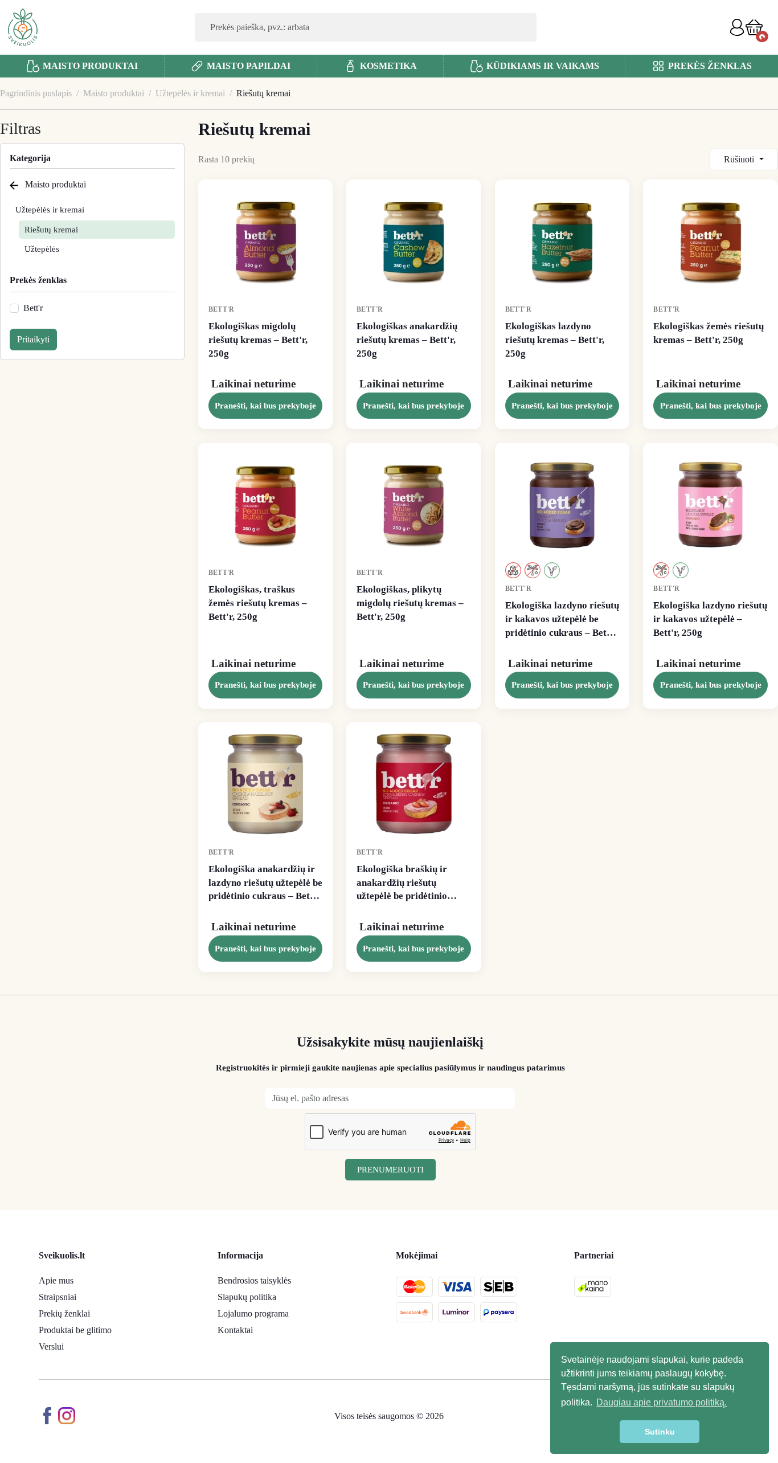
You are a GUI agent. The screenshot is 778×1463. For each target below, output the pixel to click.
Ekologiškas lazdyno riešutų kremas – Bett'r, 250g (554, 340)
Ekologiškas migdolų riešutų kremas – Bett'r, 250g (258, 340)
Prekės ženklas (38, 280)
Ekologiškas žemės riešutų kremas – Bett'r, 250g (708, 333)
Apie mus (56, 1280)
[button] (754, 27)
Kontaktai (235, 1330)
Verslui (51, 1346)
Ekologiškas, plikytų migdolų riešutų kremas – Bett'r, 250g (410, 603)
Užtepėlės (41, 249)
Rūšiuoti (740, 159)
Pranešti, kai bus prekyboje (265, 405)
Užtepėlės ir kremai (190, 93)
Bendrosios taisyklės (254, 1280)
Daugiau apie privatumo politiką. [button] (661, 1402)
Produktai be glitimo (75, 1330)
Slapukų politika (247, 1297)
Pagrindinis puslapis (36, 93)
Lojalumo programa (253, 1313)
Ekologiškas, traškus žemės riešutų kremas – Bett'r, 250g (257, 603)
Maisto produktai (113, 93)
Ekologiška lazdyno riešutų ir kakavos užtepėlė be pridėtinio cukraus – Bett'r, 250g (562, 619)
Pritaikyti (33, 339)
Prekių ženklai (64, 1313)
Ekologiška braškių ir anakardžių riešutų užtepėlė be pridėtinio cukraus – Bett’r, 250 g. (405, 883)
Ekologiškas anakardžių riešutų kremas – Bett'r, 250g (407, 340)
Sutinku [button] (660, 1431)
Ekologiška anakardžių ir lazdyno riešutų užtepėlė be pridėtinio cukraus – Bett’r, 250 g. (265, 883)
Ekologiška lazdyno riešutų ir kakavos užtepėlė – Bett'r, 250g (710, 619)
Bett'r (33, 308)
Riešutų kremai (51, 229)
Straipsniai (57, 1297)
